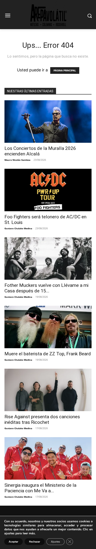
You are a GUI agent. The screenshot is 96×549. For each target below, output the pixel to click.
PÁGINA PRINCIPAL (65, 70)
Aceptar (13, 541)
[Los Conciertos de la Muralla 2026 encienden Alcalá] (48, 121)
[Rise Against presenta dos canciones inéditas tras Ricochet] (48, 390)
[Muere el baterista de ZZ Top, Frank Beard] (48, 327)
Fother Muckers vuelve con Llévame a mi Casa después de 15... (46, 288)
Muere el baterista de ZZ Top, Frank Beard (47, 353)
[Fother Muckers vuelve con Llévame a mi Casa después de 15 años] (48, 258)
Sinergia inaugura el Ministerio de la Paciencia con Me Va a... (40, 488)
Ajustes (55, 541)
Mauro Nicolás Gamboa (17, 159)
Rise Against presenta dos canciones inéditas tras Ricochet (42, 419)
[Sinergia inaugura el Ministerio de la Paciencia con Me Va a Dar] (48, 458)
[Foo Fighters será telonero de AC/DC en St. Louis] (48, 190)
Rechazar (34, 541)
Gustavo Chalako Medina (18, 228)
